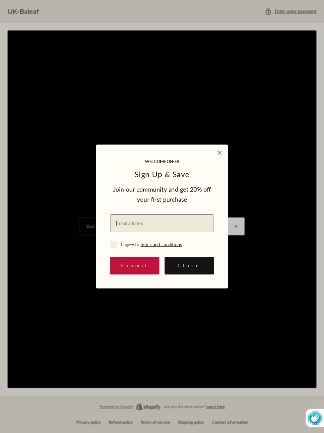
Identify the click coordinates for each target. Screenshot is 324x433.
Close (189, 265)
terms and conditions (161, 244)
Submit (134, 265)
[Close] (219, 152)
